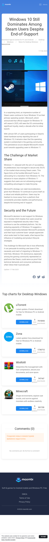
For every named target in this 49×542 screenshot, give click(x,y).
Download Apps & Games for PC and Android (17, 40)
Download (23, 322)
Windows (10, 42)
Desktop (41, 40)
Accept (43, 536)
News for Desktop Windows (28, 42)
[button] (43, 4)
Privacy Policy (24, 502)
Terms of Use (24, 498)
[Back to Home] (6, 4)
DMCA (24, 494)
